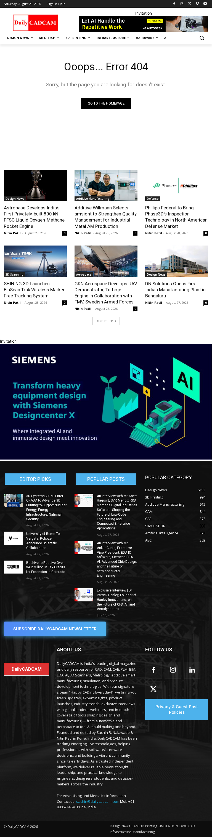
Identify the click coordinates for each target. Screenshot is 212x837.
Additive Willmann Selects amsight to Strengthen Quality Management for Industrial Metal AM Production (106, 217)
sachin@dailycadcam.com (97, 801)
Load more (104, 320)
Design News (15, 199)
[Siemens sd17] (106, 458)
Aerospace (83, 274)
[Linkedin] (192, 670)
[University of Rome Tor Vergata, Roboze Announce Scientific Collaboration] (13, 538)
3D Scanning (14, 274)
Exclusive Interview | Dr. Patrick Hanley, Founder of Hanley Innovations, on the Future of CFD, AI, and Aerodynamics (116, 599)
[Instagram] (182, 4)
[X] (190, 4)
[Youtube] (205, 4)
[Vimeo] (197, 4)
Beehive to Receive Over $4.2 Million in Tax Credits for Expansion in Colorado (45, 567)
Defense (152, 199)
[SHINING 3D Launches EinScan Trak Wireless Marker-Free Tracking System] (35, 261)
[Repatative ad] (143, 24)
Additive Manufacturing (92, 199)
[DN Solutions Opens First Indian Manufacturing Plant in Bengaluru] (176, 261)
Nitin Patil (12, 233)
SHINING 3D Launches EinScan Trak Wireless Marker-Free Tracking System (35, 289)
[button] (201, 37)
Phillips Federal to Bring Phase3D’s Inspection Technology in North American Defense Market (176, 217)
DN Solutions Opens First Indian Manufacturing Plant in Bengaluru (175, 289)
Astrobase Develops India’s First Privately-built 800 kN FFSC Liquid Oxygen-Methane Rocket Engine (34, 217)
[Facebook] (174, 4)
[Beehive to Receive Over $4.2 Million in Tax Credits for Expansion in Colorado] (13, 567)
